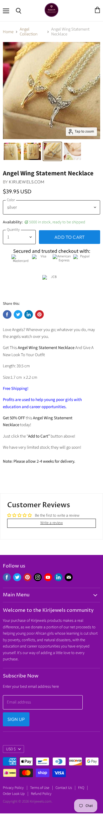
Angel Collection (28, 32)
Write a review (51, 523)
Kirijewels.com (26, 182)
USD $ (11, 749)
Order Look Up (14, 793)
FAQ (81, 787)
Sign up (16, 719)
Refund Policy (41, 793)
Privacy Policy (13, 787)
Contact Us (64, 787)
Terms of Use (39, 787)
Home (8, 31)
